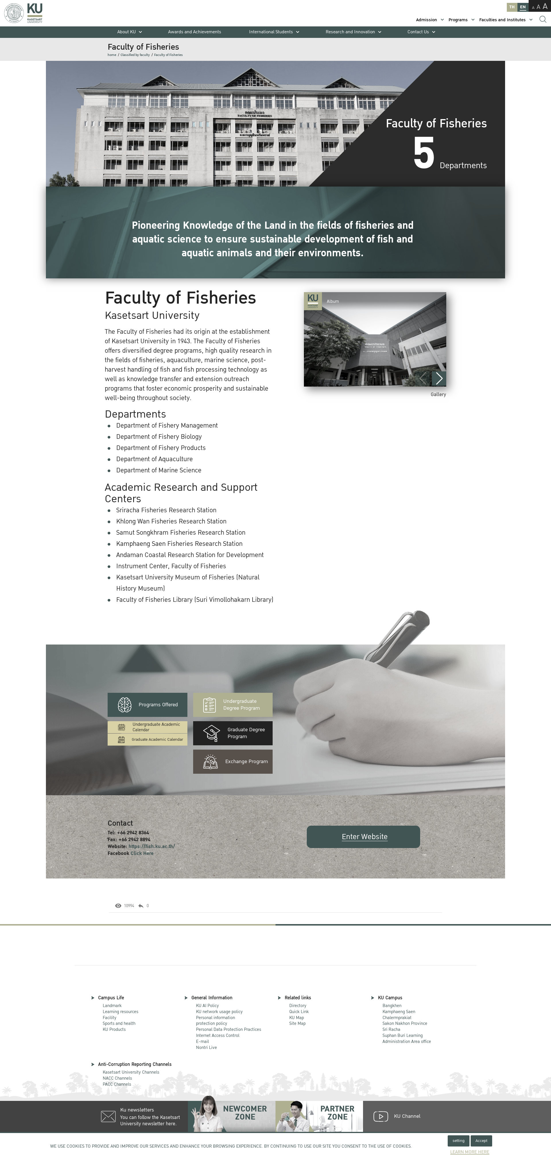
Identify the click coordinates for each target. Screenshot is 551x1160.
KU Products (114, 1029)
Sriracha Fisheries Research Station (166, 510)
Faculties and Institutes (502, 20)
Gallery (438, 394)
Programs (458, 20)
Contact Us (418, 32)
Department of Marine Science (158, 470)
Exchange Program (246, 761)
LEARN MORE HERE (469, 1152)
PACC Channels (117, 1084)
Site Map (297, 1023)
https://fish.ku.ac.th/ (152, 846)
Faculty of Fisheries (168, 55)
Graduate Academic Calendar (157, 739)
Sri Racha (391, 1029)
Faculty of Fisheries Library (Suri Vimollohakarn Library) (194, 600)
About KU (126, 32)
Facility (110, 1017)
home (112, 55)
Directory (297, 1005)
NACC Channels (117, 1078)
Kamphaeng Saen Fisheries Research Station (179, 544)
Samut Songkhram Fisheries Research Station (180, 532)
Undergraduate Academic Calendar (156, 727)
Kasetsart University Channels (131, 1072)
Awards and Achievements (194, 32)
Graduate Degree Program (246, 733)
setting (459, 1140)
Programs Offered (158, 705)
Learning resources (120, 1011)
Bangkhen (392, 1005)
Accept (481, 1140)
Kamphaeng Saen (399, 1011)
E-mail (202, 1041)
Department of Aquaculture (154, 459)
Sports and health (119, 1023)
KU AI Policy (207, 1005)
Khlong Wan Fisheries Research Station (171, 521)
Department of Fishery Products (161, 448)
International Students (271, 32)
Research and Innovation (350, 32)
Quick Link (299, 1011)
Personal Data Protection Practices (228, 1029)
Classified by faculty (135, 55)
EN (523, 7)
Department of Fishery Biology (159, 437)
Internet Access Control (217, 1035)
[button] (439, 378)
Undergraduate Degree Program (241, 704)
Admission (426, 20)
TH (512, 7)
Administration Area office (407, 1039)
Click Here (142, 853)
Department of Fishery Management (167, 425)
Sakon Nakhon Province (405, 1021)
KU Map (296, 1017)
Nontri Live (206, 1047)
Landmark (112, 1005)
